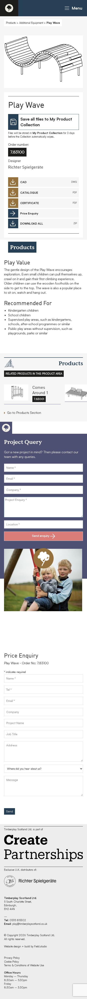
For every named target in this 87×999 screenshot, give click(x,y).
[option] (43, 62)
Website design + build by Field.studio (25, 946)
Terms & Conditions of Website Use (24, 965)
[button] (73, 8)
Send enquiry (40, 535)
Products (11, 22)
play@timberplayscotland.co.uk (29, 923)
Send (9, 811)
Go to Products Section (24, 413)
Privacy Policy (12, 957)
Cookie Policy (11, 961)
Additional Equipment (31, 22)
